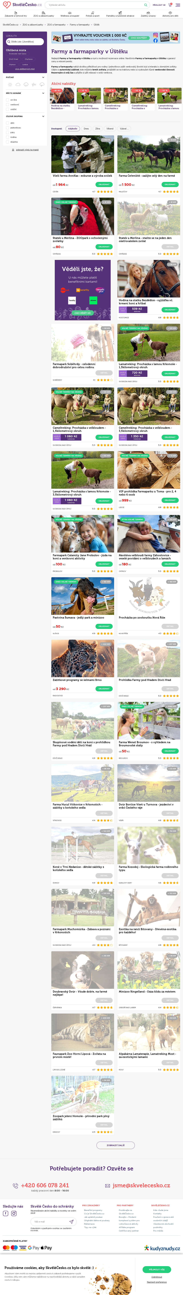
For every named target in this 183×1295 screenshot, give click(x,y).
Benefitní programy (93, 1210)
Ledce (25, 64)
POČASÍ (10, 77)
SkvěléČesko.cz (10, 25)
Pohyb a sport (93, 16)
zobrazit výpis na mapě (27, 150)
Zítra (97, 129)
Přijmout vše (157, 1269)
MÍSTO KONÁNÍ (13, 93)
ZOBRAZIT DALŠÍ (116, 1145)
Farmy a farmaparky (79, 25)
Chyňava (28, 59)
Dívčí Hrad (13, 59)
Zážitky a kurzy (148, 16)
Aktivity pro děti (170, 16)
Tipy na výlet (90, 1227)
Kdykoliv (72, 129)
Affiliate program (127, 1227)
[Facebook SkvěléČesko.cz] (5, 1213)
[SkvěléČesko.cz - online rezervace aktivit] (22, 5)
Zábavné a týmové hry (16, 16)
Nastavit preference (157, 1282)
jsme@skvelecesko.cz (141, 1185)
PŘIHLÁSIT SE (159, 5)
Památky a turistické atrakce (120, 16)
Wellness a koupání (69, 16)
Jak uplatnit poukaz (93, 1217)
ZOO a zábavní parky (43, 16)
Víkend (110, 129)
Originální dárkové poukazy (97, 1220)
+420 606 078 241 (45, 1185)
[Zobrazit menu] (177, 5)
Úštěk (97, 25)
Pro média (158, 1231)
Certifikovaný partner (129, 1231)
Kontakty (157, 1214)
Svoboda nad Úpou (17, 54)
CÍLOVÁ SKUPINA (14, 116)
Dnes (86, 129)
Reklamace (89, 1224)
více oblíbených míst (25, 69)
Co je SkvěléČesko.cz (94, 1214)
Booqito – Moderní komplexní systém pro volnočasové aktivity (129, 1220)
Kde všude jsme (160, 1210)
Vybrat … (124, 129)
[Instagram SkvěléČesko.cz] (14, 1213)
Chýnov (12, 64)
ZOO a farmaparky (56, 25)
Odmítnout (157, 1277)
